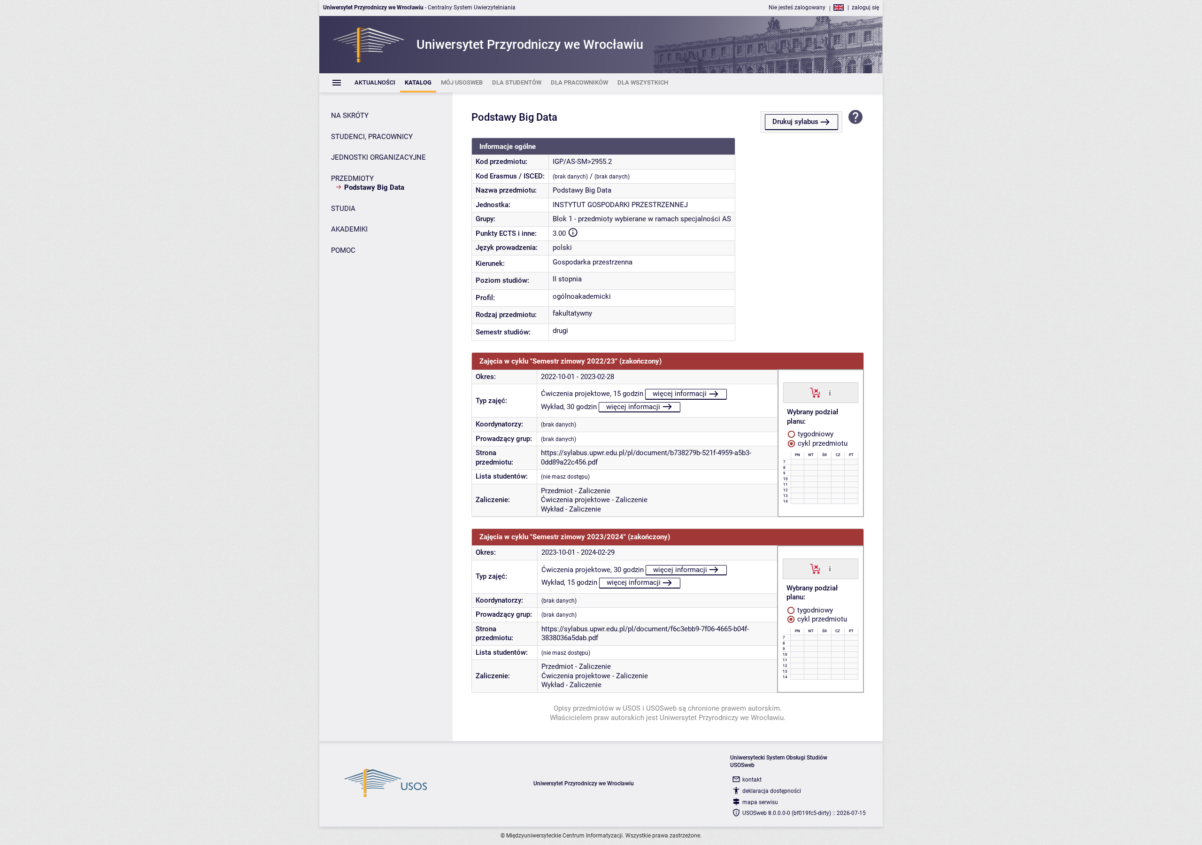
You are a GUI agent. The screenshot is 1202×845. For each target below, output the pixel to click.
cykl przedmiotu (822, 443)
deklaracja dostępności (771, 791)
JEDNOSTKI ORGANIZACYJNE (378, 157)
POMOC (343, 250)
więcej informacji (680, 393)
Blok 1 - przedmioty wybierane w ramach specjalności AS (642, 219)
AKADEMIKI (349, 229)
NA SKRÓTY (350, 115)
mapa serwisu (760, 802)
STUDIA (343, 208)
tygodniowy (814, 434)
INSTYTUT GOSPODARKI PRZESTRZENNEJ (620, 205)
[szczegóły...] (829, 392)
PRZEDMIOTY (352, 178)
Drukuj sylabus (795, 121)
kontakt (752, 779)
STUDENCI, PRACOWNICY (372, 136)
